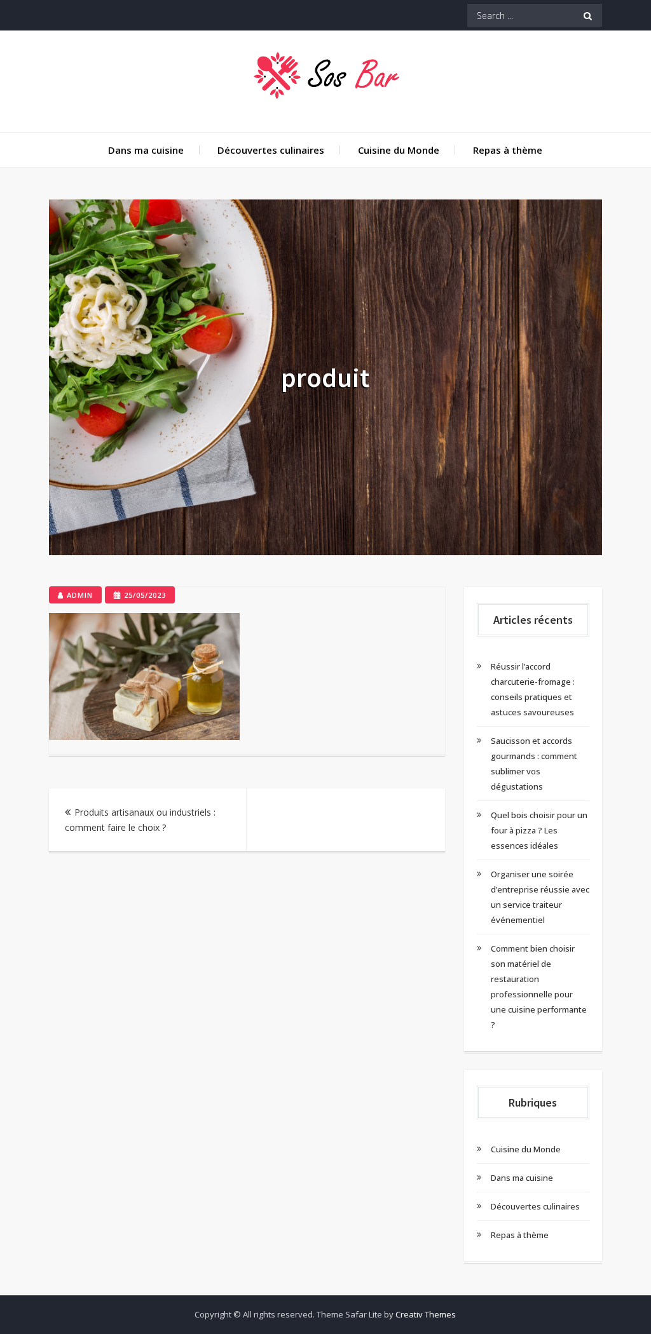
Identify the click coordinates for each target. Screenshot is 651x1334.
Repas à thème (507, 150)
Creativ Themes (425, 1314)
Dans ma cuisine (146, 150)
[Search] (587, 15)
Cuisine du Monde (398, 150)
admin (80, 595)
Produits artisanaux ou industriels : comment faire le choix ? (140, 819)
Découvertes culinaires (270, 150)
